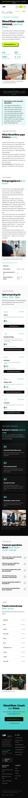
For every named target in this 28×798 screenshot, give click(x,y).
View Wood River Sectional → (14, 371)
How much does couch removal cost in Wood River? (13, 557)
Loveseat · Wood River (7, 780)
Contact (17, 773)
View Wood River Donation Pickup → (14, 349)
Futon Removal (18, 754)
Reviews (17, 770)
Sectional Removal (19, 744)
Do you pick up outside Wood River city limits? (13, 589)
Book (21, 6)
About (16, 768)
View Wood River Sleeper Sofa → (14, 392)
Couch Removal (18, 737)
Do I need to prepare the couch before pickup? (13, 570)
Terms (7, 794)
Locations (9, 11)
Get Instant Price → (10, 44)
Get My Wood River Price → (14, 719)
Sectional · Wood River (7, 774)
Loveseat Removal (19, 749)
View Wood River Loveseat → (14, 412)
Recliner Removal (19, 752)
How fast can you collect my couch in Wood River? (13, 564)
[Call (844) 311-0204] (17, 6)
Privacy (3, 794)
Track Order (18, 775)
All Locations (5, 783)
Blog (16, 778)
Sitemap (11, 794)
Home (3, 11)
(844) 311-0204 (15, 723)
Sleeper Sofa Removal (20, 747)
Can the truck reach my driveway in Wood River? (13, 576)
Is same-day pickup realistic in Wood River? (13, 582)
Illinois (17, 11)
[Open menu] (24, 6)
